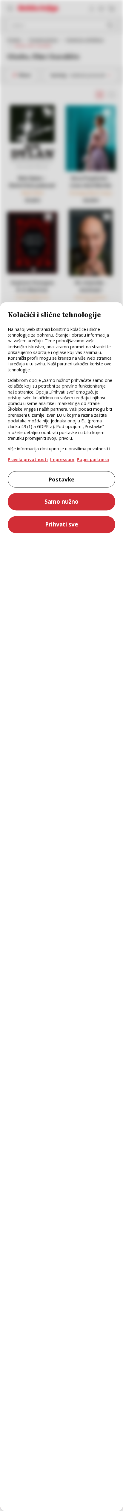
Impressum (62, 460)
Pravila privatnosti (28, 460)
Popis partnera (93, 460)
